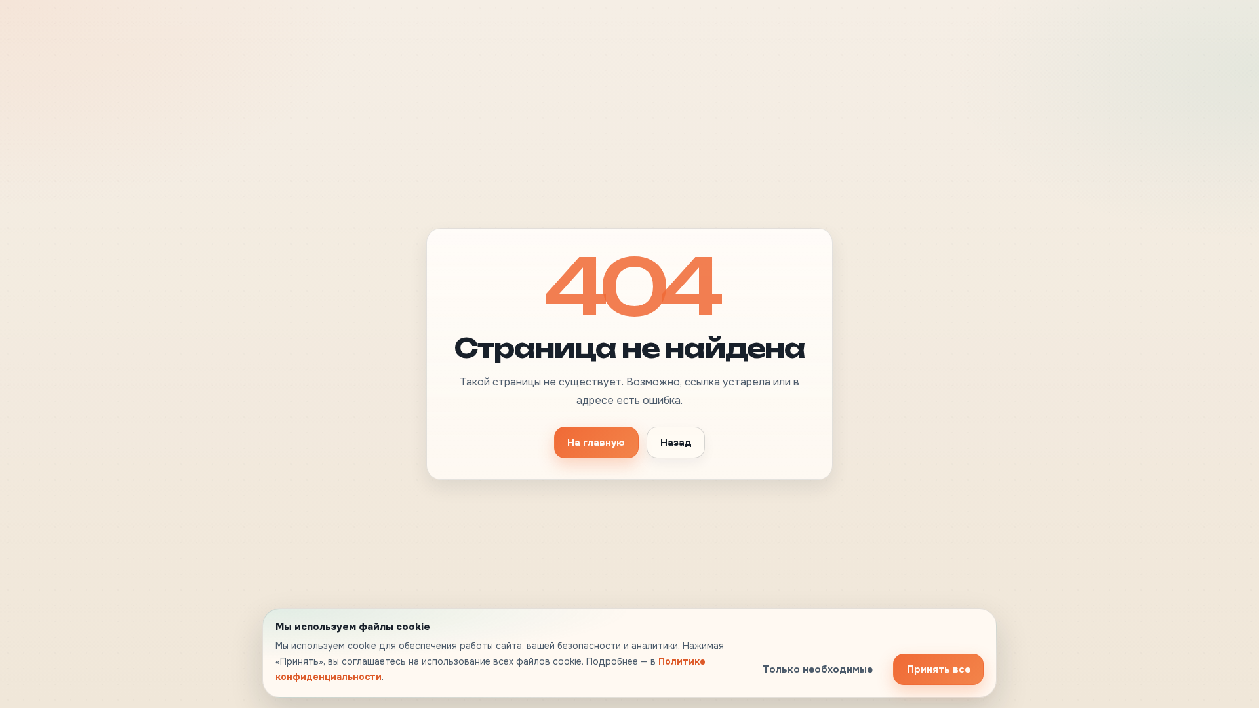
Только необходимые (818, 669)
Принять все (938, 669)
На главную (596, 442)
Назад (676, 442)
